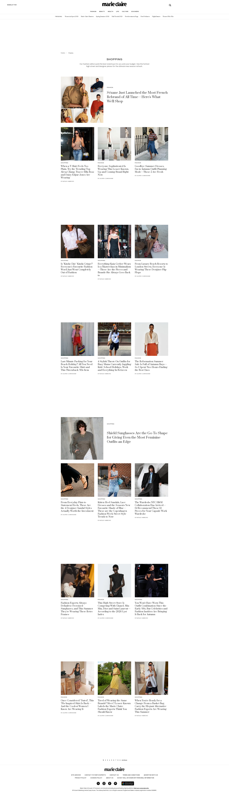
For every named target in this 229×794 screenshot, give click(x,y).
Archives (124, 760)
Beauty (102, 11)
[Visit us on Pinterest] (115, 783)
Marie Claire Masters (87, 16)
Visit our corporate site (141, 788)
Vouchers (135, 11)
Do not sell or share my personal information (135, 778)
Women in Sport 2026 (71, 16)
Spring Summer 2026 (102, 16)
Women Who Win (168, 16)
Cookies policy (96, 778)
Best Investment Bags (131, 16)
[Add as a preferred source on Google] (139, 783)
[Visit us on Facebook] (109, 783)
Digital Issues (156, 16)
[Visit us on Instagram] (104, 783)
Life (117, 11)
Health (110, 11)
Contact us (114, 775)
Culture (125, 11)
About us (109, 778)
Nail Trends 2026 (117, 16)
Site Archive (76, 775)
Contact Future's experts (95, 775)
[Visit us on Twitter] (98, 783)
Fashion (93, 11)
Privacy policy (80, 778)
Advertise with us (151, 775)
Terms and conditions (131, 775)
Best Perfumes (145, 16)
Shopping (70, 53)
